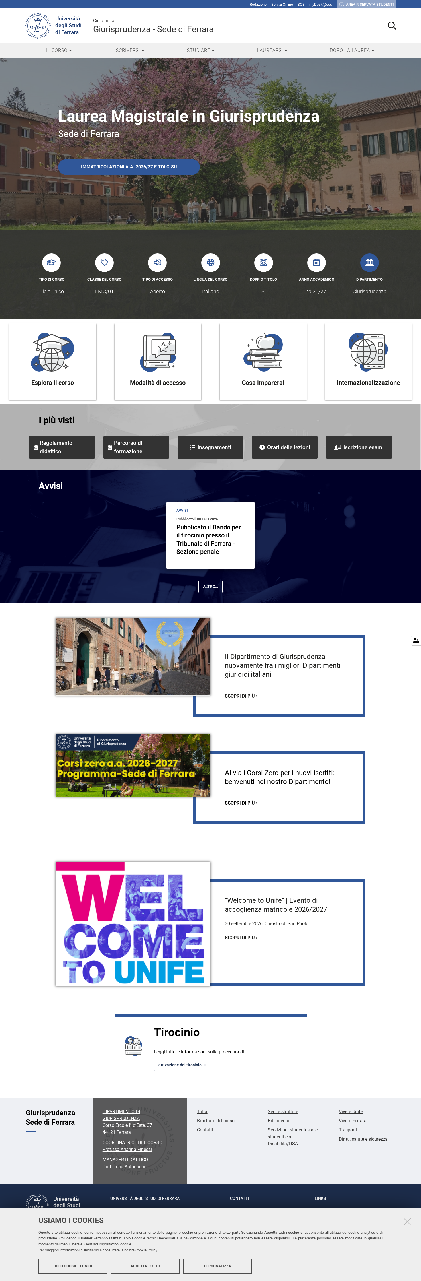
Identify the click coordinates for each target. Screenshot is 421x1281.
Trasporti (348, 1130)
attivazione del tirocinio (180, 1065)
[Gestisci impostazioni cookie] (416, 641)
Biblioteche (279, 1120)
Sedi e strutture (283, 1111)
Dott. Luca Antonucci (124, 1166)
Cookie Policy (146, 1250)
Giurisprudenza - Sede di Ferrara (153, 26)
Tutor (202, 1111)
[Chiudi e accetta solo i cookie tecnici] (407, 1221)
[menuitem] (59, 50)
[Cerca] (389, 26)
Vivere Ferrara (353, 1120)
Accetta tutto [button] (145, 1266)
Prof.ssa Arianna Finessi (127, 1149)
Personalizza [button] (217, 1266)
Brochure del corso (216, 1120)
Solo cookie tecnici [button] (73, 1266)
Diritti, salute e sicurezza (364, 1139)
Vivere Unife (351, 1111)
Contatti (205, 1130)
